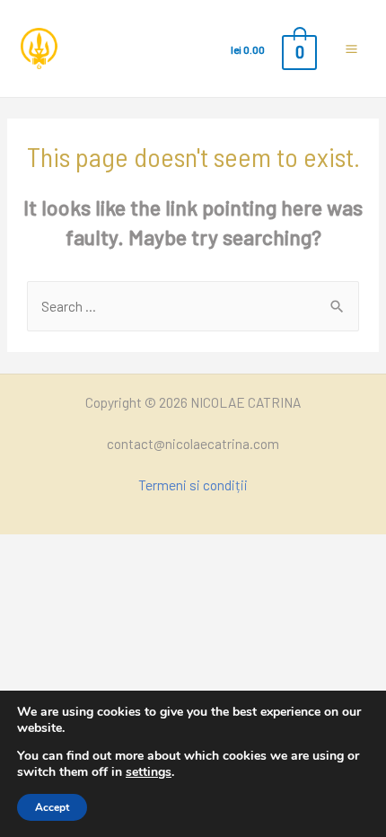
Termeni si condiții (193, 484)
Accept (52, 807)
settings (148, 771)
